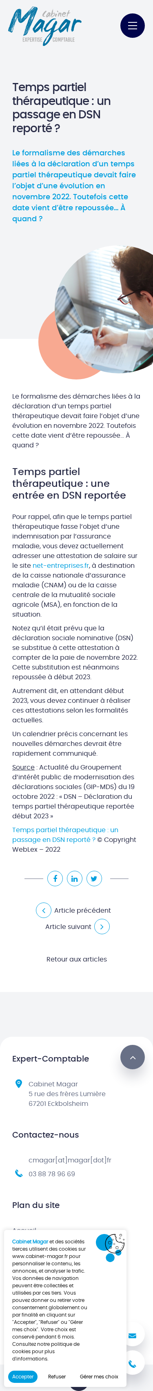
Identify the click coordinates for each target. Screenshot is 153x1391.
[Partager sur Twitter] (94, 878)
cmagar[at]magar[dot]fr (70, 1160)
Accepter (22, 1376)
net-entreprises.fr (61, 566)
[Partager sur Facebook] (55, 878)
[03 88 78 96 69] (132, 1362)
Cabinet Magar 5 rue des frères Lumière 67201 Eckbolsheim (67, 1094)
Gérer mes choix (99, 1376)
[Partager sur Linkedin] (74, 878)
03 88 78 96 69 (52, 1174)
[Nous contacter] (132, 1334)
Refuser (57, 1376)
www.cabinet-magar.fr (40, 1256)
